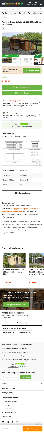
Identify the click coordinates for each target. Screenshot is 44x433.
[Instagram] (8, 422)
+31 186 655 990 (11, 401)
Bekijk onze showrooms (16, 305)
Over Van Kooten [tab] (8, 388)
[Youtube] (3, 422)
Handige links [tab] (7, 393)
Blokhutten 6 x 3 (9, 333)
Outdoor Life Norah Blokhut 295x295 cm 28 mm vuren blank (13, 272)
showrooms (16, 352)
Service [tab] (4, 383)
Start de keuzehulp (32, 70)
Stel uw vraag (22, 323)
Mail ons (8, 409)
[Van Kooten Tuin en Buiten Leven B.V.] (14, 3)
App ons (8, 405)
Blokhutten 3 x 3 (25, 333)
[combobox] (22, 9)
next (42, 268)
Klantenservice (10, 412)
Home (5, 18)
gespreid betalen (18, 349)
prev (2, 268)
